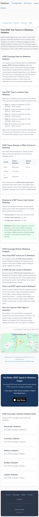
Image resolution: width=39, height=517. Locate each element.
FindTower (5, 3)
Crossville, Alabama (12, 438)
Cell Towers (28, 3)
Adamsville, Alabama (12, 426)
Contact (3, 8)
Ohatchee (24, 23)
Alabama (16, 23)
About (36, 3)
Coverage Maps (17, 3)
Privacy (30, 495)
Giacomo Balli (19, 510)
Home (8, 495)
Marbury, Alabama (11, 450)
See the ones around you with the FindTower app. (19, 361)
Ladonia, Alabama (11, 474)
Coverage (16, 495)
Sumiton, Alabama (11, 463)
